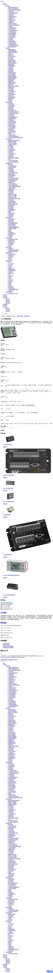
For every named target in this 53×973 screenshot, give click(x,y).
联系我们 (8, 308)
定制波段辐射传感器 (13, 179)
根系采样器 (10, 90)
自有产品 (5, 296)
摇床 (9, 274)
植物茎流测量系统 (12, 50)
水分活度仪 (10, 280)
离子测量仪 (10, 147)
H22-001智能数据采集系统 (9, 594)
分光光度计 (10, 148)
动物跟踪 (10, 235)
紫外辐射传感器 (12, 175)
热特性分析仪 (11, 242)
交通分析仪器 (9, 292)
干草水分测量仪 (12, 91)
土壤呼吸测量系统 (12, 16)
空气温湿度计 (11, 114)
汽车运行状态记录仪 (13, 293)
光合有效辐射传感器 (13, 172)
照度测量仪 (10, 120)
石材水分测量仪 (12, 41)
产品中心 (5, 4)
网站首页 (8, 316)
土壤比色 (10, 26)
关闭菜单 (3, 659)
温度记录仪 (10, 107)
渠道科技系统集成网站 (8, 646)
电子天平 (10, 265)
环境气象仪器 (9, 102)
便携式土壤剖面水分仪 (13, 8)
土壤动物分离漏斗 (12, 228)
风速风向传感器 (12, 167)
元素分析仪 (10, 275)
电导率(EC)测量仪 (12, 143)
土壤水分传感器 (12, 183)
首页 (4, 3)
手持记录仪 (10, 244)
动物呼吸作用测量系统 (13, 227)
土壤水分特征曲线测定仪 (14, 25)
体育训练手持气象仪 (13, 251)
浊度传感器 (10, 200)
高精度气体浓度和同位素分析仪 (15, 137)
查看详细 (5, 446)
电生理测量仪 (11, 219)
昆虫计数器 (10, 221)
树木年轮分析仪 (12, 72)
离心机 (9, 282)
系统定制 (5, 294)
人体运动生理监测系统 (13, 250)
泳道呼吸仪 (10, 290)
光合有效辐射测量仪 (13, 117)
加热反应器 (10, 273)
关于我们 (5, 307)
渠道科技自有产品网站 (8, 647)
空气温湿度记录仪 (12, 110)
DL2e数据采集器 (7, 514)
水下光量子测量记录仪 (13, 162)
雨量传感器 (10, 168)
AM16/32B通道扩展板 (8, 488)
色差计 (9, 258)
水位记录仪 (10, 152)
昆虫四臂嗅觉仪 (12, 233)
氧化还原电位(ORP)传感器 (14, 198)
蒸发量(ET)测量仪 (12, 122)
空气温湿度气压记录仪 (13, 111)
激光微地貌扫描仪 (12, 46)
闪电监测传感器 (12, 209)
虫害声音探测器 (12, 224)
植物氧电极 (10, 80)
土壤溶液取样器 (12, 34)
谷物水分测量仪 (12, 254)
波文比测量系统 (12, 130)
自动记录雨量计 (12, 128)
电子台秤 (10, 266)
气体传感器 (10, 191)
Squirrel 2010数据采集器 (8, 501)
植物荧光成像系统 (12, 63)
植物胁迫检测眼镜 (12, 77)
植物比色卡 (10, 84)
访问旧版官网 (6, 643)
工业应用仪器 (9, 237)
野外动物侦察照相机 (13, 223)
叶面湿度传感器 (12, 201)
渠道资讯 (8, 299)
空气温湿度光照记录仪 (13, 113)
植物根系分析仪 (12, 60)
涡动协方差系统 (12, 132)
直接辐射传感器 (12, 181)
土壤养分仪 (10, 18)
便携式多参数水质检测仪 (14, 140)
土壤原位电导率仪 (12, 27)
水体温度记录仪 (12, 153)
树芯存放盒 (10, 58)
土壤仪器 (8, 6)
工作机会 (8, 309)
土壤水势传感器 (12, 187)
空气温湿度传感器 (12, 166)
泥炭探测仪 (10, 39)
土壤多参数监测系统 (13, 12)
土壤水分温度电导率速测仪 (14, 10)
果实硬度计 (10, 255)
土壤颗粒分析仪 (12, 19)
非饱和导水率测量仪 (13, 30)
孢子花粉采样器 (12, 73)
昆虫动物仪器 (9, 217)
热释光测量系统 (12, 94)
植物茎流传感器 (12, 202)
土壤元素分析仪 (12, 37)
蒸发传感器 (10, 208)
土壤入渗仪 (10, 15)
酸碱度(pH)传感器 (12, 194)
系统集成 (11, 659)
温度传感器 (10, 182)
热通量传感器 (11, 189)
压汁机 (9, 278)
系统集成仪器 (9, 163)
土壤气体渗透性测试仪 (13, 45)
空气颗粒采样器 (12, 270)
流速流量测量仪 (12, 149)
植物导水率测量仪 (12, 76)
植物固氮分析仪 (12, 82)
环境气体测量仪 (12, 126)
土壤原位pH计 (11, 21)
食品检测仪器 (9, 252)
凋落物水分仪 (11, 87)
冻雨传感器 (10, 210)
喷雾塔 (9, 229)
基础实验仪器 (9, 261)
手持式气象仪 (11, 105)
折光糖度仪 (10, 256)
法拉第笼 (10, 271)
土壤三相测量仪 (12, 35)
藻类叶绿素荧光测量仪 (13, 157)
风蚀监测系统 (11, 106)
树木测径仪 (10, 71)
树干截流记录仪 (12, 96)
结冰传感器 (10, 214)
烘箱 (9, 262)
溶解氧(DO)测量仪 (12, 144)
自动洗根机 (10, 92)
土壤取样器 (10, 22)
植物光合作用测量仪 (13, 52)
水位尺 (9, 159)
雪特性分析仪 (11, 124)
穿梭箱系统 (10, 286)
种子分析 (10, 259)
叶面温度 (10, 101)
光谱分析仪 (10, 67)
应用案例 (5, 304)
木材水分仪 (10, 95)
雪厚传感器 (10, 190)
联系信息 (4, 623)
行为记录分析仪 (12, 225)
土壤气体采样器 (12, 42)
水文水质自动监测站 (13, 160)
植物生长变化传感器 (13, 204)
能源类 (9, 246)
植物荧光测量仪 (12, 61)
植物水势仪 (10, 54)
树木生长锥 (10, 57)
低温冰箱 (10, 281)
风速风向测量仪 (12, 125)
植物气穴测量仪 (12, 75)
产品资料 (5, 297)
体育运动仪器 (9, 247)
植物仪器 (8, 48)
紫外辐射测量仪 (12, 118)
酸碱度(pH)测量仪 (12, 141)
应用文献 (8, 301)
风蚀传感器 (10, 206)
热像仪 (9, 133)
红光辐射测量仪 (12, 121)
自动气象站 (10, 103)
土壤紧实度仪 (11, 14)
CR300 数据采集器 (7, 554)
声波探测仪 (10, 243)
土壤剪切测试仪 (12, 29)
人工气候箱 (10, 263)
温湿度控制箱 (11, 269)
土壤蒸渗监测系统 (12, 44)
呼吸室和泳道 (11, 288)
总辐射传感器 (11, 171)
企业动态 (5, 305)
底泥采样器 (10, 156)
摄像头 (9, 212)
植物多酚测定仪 (12, 65)
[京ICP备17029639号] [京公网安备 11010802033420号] (13, 657)
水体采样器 (10, 155)
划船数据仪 (10, 248)
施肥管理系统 (11, 79)
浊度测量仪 (10, 145)
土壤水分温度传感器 (13, 185)
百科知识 (8, 300)
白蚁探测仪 (10, 232)
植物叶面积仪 (11, 64)
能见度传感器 (11, 205)
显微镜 (9, 267)
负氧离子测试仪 (12, 134)
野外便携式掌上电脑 (13, 239)
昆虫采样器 (10, 220)
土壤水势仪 (10, 11)
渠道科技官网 (6, 644)
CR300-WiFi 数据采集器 (8, 475)
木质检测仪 (10, 68)
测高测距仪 (10, 69)
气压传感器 (10, 170)
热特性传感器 (11, 213)
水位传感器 (10, 193)
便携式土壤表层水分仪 (13, 7)
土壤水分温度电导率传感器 (14, 186)
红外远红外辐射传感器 (13, 178)
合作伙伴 (8, 311)
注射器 (9, 285)
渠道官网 (7, 659)
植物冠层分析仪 (12, 49)
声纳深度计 (10, 151)
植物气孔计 (10, 53)
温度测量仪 (10, 109)
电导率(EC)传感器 (12, 195)
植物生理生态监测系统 (13, 86)
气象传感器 (10, 216)
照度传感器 (10, 176)
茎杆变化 (10, 99)
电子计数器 (10, 88)
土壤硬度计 (10, 38)
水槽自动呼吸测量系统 (13, 289)
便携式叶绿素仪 (12, 56)
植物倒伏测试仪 (12, 83)
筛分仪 (9, 277)
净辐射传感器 (11, 174)
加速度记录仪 (11, 240)
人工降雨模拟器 (12, 31)
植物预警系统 (11, 98)
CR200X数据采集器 (7, 444)
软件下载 (8, 303)
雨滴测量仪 (10, 129)
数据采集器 (10, 164)
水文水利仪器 (9, 138)
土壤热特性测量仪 (12, 23)
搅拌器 (9, 284)
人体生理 (10, 236)
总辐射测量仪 (11, 115)
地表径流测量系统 (12, 33)
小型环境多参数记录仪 (13, 136)
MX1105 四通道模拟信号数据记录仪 (11, 575)
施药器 (9, 231)
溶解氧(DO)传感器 (12, 197)
